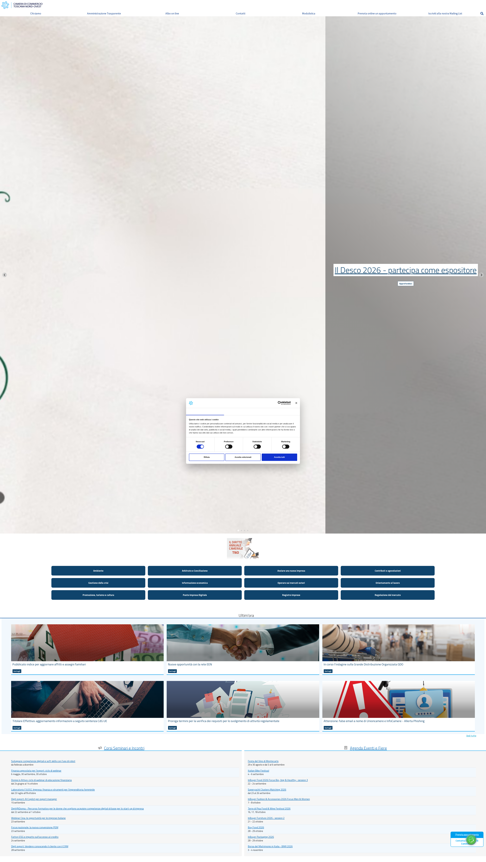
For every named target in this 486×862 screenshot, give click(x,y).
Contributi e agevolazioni (388, 570)
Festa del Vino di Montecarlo (263, 761)
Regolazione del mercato (388, 595)
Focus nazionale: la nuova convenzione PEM (34, 827)
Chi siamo (35, 13)
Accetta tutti (279, 457)
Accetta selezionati (243, 457)
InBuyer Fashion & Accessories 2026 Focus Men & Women (279, 799)
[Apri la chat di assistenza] (471, 840)
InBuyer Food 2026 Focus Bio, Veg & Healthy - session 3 (278, 780)
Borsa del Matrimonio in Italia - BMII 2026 (270, 846)
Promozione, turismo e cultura (98, 595)
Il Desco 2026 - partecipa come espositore (406, 270)
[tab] (238, 530)
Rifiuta (207, 457)
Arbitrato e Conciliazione (195, 570)
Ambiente (98, 570)
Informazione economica (195, 583)
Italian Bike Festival (258, 770)
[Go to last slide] (4, 275)
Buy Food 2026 (256, 827)
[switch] (228, 447)
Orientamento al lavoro (388, 583)
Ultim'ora (246, 615)
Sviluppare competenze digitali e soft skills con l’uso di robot (43, 761)
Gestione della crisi (98, 583)
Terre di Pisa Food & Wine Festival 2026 (269, 808)
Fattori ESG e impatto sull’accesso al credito (34, 837)
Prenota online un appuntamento (377, 13)
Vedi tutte (471, 735)
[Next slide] (481, 275)
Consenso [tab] (205, 411)
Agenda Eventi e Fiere (368, 748)
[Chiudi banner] (296, 403)
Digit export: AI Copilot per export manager (34, 799)
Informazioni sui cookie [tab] (280, 411)
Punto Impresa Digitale (195, 595)
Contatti (240, 13)
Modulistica (308, 13)
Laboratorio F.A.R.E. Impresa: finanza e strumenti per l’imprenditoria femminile (53, 789)
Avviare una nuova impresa (291, 570)
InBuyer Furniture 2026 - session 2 (266, 818)
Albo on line (172, 13)
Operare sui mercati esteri (291, 583)
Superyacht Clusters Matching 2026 (267, 789)
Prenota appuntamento (467, 834)
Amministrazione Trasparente (104, 13)
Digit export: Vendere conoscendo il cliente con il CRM (39, 846)
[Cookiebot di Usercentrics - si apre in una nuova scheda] (280, 403)
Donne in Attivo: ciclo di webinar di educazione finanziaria (41, 780)
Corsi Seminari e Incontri (124, 748)
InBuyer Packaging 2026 (261, 837)
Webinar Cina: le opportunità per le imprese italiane (38, 818)
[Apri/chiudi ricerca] (481, 13)
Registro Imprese (291, 595)
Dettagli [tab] (243, 411)
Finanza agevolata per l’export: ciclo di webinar (36, 770)
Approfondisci (405, 283)
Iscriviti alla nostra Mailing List (445, 13)
